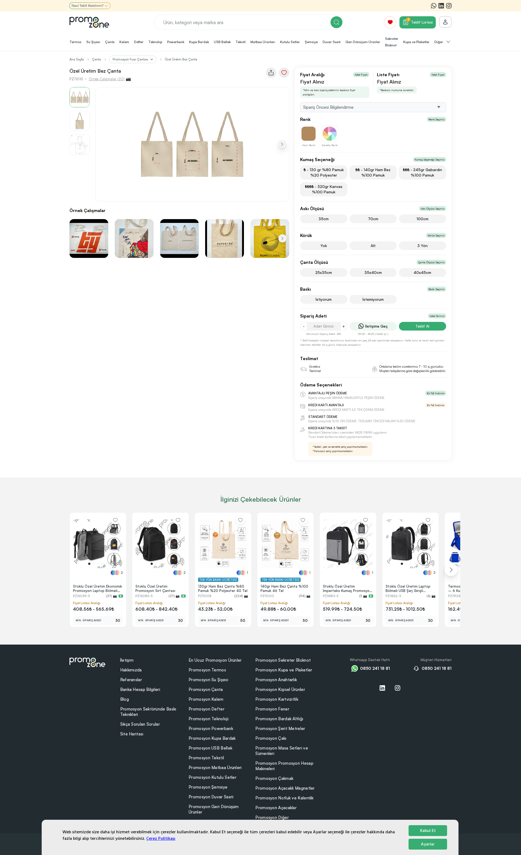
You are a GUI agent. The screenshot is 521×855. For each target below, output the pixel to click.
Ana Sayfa (76, 59)
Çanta (96, 59)
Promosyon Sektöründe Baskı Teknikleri (148, 711)
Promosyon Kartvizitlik (276, 699)
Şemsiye (311, 42)
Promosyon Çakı (270, 738)
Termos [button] (75, 42)
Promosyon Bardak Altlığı (279, 718)
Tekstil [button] (241, 42)
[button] (282, 144)
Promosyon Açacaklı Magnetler (284, 788)
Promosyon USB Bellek (210, 748)
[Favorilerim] (390, 22)
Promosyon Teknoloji (208, 718)
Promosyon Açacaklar (276, 807)
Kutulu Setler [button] (290, 42)
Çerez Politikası (160, 838)
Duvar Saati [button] (332, 42)
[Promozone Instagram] (449, 5)
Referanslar (131, 679)
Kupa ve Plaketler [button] (416, 42)
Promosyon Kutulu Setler (212, 777)
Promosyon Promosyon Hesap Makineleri (284, 766)
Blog (124, 699)
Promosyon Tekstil (206, 757)
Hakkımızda (131, 670)
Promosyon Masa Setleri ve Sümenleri (281, 750)
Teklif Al (422, 326)
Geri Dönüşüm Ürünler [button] (362, 42)
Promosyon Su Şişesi (208, 679)
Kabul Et (428, 830)
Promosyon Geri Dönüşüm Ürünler (214, 809)
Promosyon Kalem (206, 699)
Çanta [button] (110, 42)
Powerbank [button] (175, 42)
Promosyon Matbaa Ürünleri (215, 767)
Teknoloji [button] (155, 42)
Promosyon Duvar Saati (211, 796)
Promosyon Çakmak (274, 778)
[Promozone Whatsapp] (433, 5)
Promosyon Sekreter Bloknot (283, 660)
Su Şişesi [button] (93, 42)
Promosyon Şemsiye (208, 787)
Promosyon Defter (206, 709)
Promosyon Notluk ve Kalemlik (284, 797)
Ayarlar (428, 844)
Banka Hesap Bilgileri (140, 689)
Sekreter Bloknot (391, 41)
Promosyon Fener (272, 709)
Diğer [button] (439, 42)
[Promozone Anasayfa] (89, 22)
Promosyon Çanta (206, 689)
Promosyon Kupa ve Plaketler (283, 670)
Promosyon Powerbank (211, 728)
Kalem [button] (124, 42)
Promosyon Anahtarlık (276, 679)
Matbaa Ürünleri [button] (262, 42)
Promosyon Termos (207, 670)
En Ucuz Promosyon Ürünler (215, 660)
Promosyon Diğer (272, 817)
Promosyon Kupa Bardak (212, 738)
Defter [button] (139, 42)
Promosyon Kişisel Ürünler (280, 689)
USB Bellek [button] (222, 42)
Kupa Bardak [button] (199, 42)
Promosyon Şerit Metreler (280, 728)
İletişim (127, 660)
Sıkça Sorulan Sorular (140, 724)
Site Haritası (132, 733)
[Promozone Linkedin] (441, 5)
